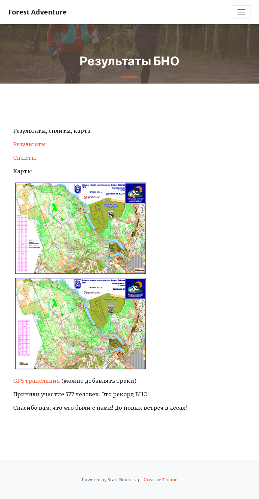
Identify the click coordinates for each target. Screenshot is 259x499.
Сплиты (24, 157)
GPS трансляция (36, 380)
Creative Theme (160, 479)
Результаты (29, 144)
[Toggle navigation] (241, 12)
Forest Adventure (37, 12)
